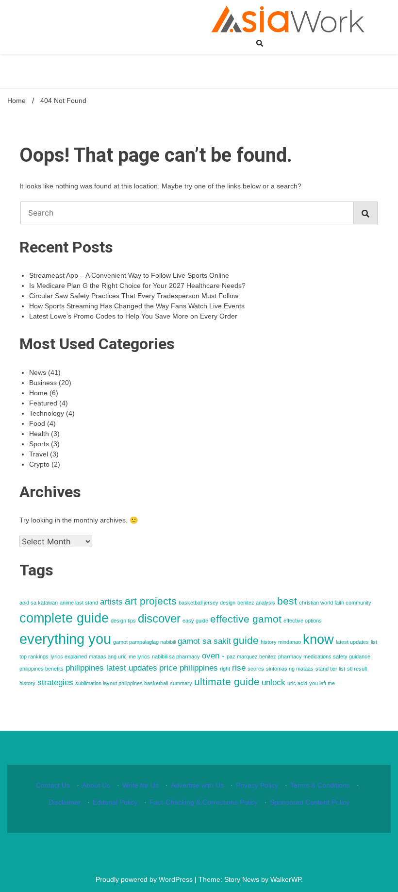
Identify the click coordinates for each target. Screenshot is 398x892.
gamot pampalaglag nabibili (144, 642)
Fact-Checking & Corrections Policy (203, 802)
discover (159, 618)
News (37, 372)
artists (111, 601)
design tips (123, 620)
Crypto (39, 464)
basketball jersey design (207, 603)
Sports (39, 444)
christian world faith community (335, 603)
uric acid (297, 683)
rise (239, 668)
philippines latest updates (111, 668)
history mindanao (281, 642)
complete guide (64, 618)
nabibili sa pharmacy (176, 656)
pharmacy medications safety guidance (324, 656)
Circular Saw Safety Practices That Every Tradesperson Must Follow (133, 296)
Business (43, 383)
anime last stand (79, 603)
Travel (38, 454)
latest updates (352, 642)
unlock (273, 682)
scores (256, 669)
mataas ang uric (108, 656)
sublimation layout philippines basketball (121, 683)
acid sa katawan (38, 603)
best (287, 600)
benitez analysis (256, 603)
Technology (46, 413)
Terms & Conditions (320, 785)
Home (38, 393)
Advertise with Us (197, 785)
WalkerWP (285, 879)
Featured (43, 403)
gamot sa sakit (204, 641)
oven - (213, 655)
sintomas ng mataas (290, 669)
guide (246, 640)
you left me (322, 683)
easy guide (195, 620)
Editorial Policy (115, 802)
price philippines (188, 668)
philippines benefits (41, 669)
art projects (151, 600)
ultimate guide (227, 681)
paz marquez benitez (251, 656)
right (225, 669)
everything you (65, 639)
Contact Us (53, 785)
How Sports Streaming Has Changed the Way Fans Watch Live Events (137, 306)
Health (39, 434)
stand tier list (330, 669)
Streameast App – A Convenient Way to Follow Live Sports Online (129, 275)
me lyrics (139, 656)
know (318, 639)
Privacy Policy (257, 785)
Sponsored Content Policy (309, 802)
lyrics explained (68, 656)
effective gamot (246, 618)
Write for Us (140, 785)
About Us (96, 785)
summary (181, 683)
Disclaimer (65, 802)
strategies (55, 682)
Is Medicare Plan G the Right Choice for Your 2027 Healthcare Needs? (137, 285)
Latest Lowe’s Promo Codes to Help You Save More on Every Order (133, 316)
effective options (302, 620)
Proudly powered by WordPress (145, 879)
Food (37, 423)
